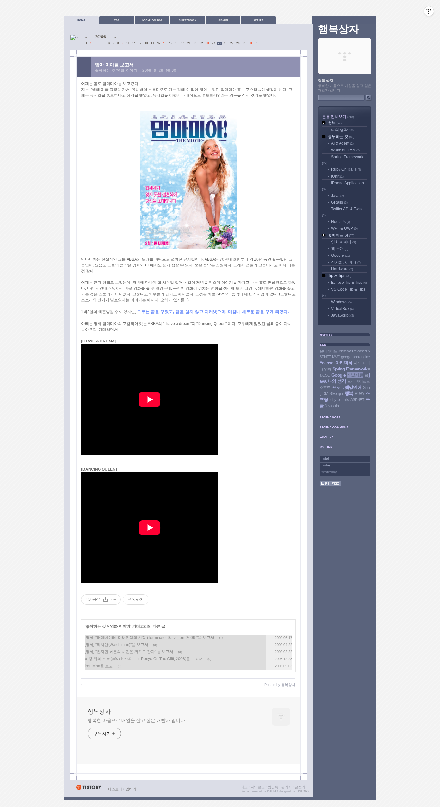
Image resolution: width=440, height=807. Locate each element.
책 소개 (339, 248)
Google (340, 255)
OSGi (326, 375)
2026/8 (100, 37)
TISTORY (302, 791)
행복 (335, 123)
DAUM (271, 791)
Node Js (340, 221)
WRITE (258, 20)
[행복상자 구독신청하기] (330, 485)
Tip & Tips (339, 276)
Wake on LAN (345, 150)
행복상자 (99, 711)
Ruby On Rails (346, 169)
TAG (116, 20)
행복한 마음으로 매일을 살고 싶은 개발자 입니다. (137, 720)
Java (337, 195)
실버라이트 (328, 351)
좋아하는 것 (96, 626)
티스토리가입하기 (122, 789)
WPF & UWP (344, 228)
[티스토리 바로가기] (89, 789)
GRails (339, 202)
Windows (341, 302)
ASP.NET (357, 400)
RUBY (359, 393)
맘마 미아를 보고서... (116, 64)
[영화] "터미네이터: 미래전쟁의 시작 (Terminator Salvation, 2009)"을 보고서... (151, 637)
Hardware (342, 269)
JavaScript (342, 315)
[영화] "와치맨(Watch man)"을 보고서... (118, 644)
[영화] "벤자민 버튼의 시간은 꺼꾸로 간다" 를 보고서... (130, 651)
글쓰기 (300, 787)
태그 (244, 787)
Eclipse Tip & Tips (349, 282)
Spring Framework (349, 368)
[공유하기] (105, 599)
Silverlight (336, 393)
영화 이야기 (120, 626)
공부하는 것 (341, 136)
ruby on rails (339, 400)
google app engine (355, 357)
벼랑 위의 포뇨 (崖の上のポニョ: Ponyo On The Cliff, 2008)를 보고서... (145, 659)
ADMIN (223, 20)
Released (359, 351)
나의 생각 (342, 130)
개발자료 (355, 375)
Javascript (332, 406)
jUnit (337, 176)
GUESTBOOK (187, 20)
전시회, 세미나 (346, 262)
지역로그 (258, 787)
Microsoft (344, 351)
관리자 (286, 787)
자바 (357, 363)
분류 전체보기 (338, 116)
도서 (350, 381)
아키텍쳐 (343, 362)
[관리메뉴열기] (429, 11)
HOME (81, 20)
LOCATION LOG (152, 20)
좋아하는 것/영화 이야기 (116, 70)
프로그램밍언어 (346, 387)
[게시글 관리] (114, 599)
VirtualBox (342, 308)
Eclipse (326, 362)
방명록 (273, 787)
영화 (327, 369)
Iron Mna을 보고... (100, 666)
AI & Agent (342, 143)
